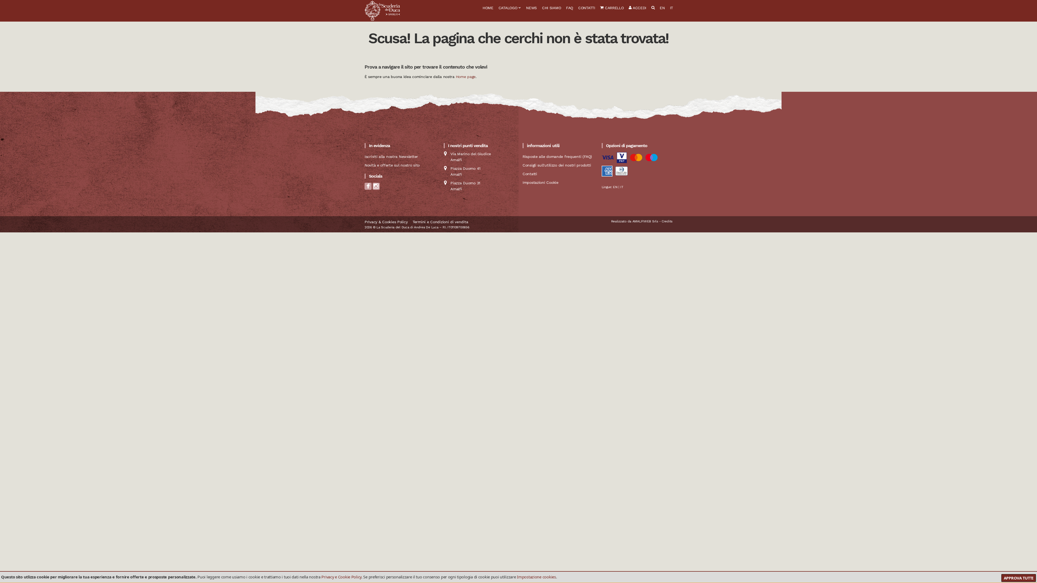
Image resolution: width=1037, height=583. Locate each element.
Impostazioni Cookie (540, 182)
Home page (466, 76)
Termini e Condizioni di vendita (440, 222)
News (531, 8)
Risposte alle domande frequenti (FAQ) (557, 156)
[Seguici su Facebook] (368, 188)
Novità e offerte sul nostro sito (392, 165)
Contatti (586, 8)
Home (488, 8)
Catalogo (508, 8)
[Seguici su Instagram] (376, 188)
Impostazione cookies (536, 576)
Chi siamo (551, 8)
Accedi (639, 8)
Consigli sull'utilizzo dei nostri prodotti (557, 165)
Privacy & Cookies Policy (386, 222)
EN (662, 8)
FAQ (569, 8)
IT (671, 8)
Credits (667, 221)
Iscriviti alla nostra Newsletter (391, 156)
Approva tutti (1018, 578)
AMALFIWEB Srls (645, 221)
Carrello (614, 8)
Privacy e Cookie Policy (341, 576)
